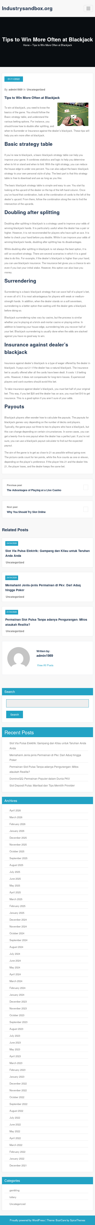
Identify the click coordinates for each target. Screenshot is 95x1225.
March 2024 (16, 981)
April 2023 (15, 1056)
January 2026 (17, 831)
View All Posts (45, 665)
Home (26, 45)
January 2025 (17, 912)
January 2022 (17, 1158)
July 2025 (15, 871)
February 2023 (17, 1069)
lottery (13, 1197)
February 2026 (17, 824)
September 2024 (18, 940)
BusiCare (61, 1220)
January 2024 (17, 994)
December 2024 (18, 919)
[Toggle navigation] (88, 8)
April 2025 (15, 892)
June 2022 (15, 1124)
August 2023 (16, 1029)
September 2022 (18, 1104)
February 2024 (17, 988)
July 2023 (15, 1035)
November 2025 (18, 844)
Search (9, 691)
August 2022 (16, 1110)
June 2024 (15, 960)
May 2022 (15, 1131)
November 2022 (18, 1090)
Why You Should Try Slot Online (26, 512)
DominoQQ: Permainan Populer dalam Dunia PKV (40, 778)
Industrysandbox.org (27, 8)
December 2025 (18, 837)
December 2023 (18, 1001)
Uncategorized (36, 89)
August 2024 (16, 947)
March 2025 (16, 899)
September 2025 (18, 858)
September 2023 (18, 1022)
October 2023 (17, 1015)
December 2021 (18, 1165)
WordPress (38, 1220)
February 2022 (17, 1151)
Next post (12, 507)
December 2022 (18, 1083)
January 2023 (17, 1076)
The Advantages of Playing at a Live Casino (34, 490)
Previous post (14, 485)
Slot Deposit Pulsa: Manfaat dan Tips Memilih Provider (42, 785)
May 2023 (15, 1049)
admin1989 (16, 89)
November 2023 (18, 1008)
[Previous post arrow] (85, 487)
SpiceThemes (77, 1220)
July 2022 (15, 1117)
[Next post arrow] (85, 509)
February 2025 (17, 906)
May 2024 (15, 967)
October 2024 (17, 933)
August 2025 (16, 865)
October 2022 (17, 1097)
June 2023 (15, 1042)
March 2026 (16, 817)
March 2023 (16, 1063)
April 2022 (15, 1138)
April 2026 (15, 810)
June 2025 (15, 878)
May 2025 (15, 885)
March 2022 (16, 1145)
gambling (14, 1190)
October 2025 (17, 851)
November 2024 (18, 926)
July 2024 (15, 953)
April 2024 (15, 974)
